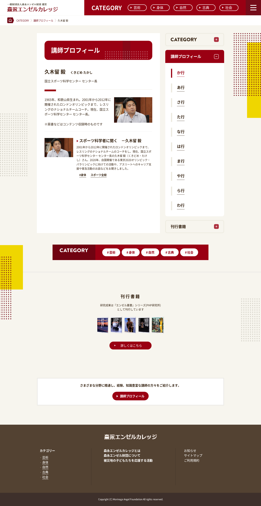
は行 (181, 146)
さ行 (181, 102)
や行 (181, 176)
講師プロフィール (186, 56)
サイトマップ (193, 455)
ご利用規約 (191, 460)
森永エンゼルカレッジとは (122, 450)
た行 (181, 117)
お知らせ (190, 450)
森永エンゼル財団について (122, 455)
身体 (159, 7)
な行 (181, 131)
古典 (205, 7)
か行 (181, 72)
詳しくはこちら (131, 345)
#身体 (82, 175)
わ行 (181, 205)
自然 (182, 7)
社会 (228, 7)
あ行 (181, 87)
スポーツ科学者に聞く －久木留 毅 (110, 140)
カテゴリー (47, 450)
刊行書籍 (178, 226)
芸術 (137, 7)
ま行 (181, 161)
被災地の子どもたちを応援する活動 (128, 460)
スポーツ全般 (99, 175)
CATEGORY (107, 7)
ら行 (181, 190)
